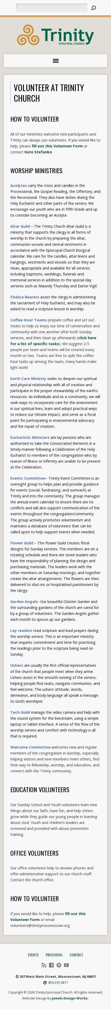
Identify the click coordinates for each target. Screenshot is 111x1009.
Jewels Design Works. (70, 998)
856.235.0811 (58, 982)
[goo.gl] (59, 965)
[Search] (93, 8)
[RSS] (44, 965)
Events (33, 954)
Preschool (54, 954)
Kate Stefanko (39, 151)
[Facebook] (51, 965)
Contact (76, 954)
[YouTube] (66, 965)
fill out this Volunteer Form (57, 146)
